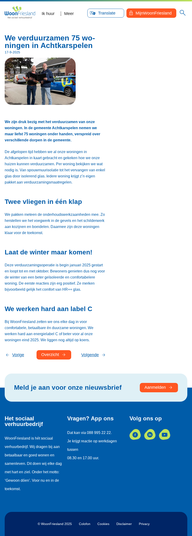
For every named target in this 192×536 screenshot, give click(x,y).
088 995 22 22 (99, 433)
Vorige (18, 354)
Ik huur (48, 13)
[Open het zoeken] (182, 13)
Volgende (90, 354)
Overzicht (50, 354)
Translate (106, 13)
